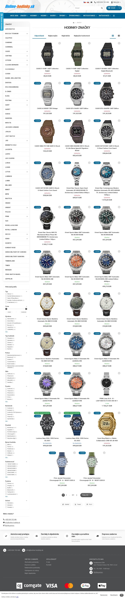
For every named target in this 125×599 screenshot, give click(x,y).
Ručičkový (11, 427)
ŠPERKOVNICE (74, 16)
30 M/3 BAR (12, 474)
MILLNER (8, 185)
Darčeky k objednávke (50, 534)
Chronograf (11, 434)
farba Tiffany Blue (13, 298)
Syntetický (11, 418)
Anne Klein (11, 321)
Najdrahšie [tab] (66, 36)
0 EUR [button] (114, 8)
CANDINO (8, 42)
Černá (10, 446)
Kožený (10, 410)
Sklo (6, 371)
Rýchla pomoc (9, 525)
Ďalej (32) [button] (85, 495)
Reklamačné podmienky (32, 568)
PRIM (7, 216)
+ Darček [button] (37, 83)
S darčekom (12, 302)
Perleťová (11, 449)
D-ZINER (8, 91)
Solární (10, 359)
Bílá (9, 444)
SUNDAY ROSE (10, 248)
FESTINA (8, 100)
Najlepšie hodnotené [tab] (82, 36)
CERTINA (8, 56)
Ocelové (11, 388)
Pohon (7, 353)
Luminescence (12, 494)
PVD (9, 397)
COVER (7, 74)
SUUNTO (8, 243)
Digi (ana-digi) (12, 438)
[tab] (113, 36)
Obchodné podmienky (32, 562)
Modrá (10, 451)
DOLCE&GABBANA (12, 87)
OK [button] (122, 595)
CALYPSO (8, 38)
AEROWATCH (10, 29)
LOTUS (7, 172)
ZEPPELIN (8, 279)
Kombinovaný (12, 432)
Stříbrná (10, 453)
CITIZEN (8, 60)
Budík (10, 487)
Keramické (11, 395)
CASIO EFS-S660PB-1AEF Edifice (107, 108)
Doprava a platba (30, 565)
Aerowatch (11, 318)
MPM (7, 194)
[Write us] (91, 572)
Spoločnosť (51, 559)
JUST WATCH (10, 136)
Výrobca (8, 316)
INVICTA (8, 123)
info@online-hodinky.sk (12, 522)
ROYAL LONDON (11, 230)
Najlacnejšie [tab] (52, 36)
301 (73, 495)
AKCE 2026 (14, 16)
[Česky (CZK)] (84, 2)
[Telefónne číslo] (4, 550)
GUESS (7, 114)
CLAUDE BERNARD (11, 65)
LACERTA (8, 149)
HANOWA (8, 118)
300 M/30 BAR (12, 468)
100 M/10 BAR (12, 464)
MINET (7, 189)
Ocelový (10, 408)
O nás (48, 562)
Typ (6, 291)
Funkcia (8, 481)
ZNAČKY (24, 16)
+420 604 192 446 (11, 519)
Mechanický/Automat (14, 355)
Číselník (8, 425)
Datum (10, 483)
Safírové (11, 373)
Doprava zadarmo (109, 534)
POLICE (8, 212)
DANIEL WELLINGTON (13, 78)
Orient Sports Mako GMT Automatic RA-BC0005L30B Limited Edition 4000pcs (107, 279)
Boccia (10, 325)
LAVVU (7, 154)
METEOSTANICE (89, 16)
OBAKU (7, 203)
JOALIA (8, 132)
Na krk (9, 349)
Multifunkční (11, 436)
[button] (119, 8)
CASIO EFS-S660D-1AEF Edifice (77, 108)
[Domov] (20, 6)
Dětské (10, 344)
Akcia (10, 294)
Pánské (10, 338)
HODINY (43, 16)
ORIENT (8, 207)
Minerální (11, 380)
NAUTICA (8, 198)
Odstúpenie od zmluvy (32, 570)
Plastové (10, 376)
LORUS (7, 163)
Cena (7, 306)
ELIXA (7, 96)
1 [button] (64, 495)
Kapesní (10, 347)
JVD (6, 140)
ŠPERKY (62, 16)
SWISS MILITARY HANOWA (14, 256)
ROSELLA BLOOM (11, 225)
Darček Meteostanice (14, 296)
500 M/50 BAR (12, 470)
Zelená (10, 455)
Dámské (11, 340)
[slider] (6, 309)
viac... (6, 331)
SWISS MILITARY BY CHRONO (15, 252)
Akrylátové (11, 378)
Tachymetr (11, 492)
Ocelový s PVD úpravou (14, 412)
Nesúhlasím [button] (114, 595)
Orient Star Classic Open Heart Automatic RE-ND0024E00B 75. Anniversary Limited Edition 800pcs (77, 190)
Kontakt (48, 565)
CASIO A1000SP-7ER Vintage (47, 108)
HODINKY (33, 16)
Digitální (10, 429)
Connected (11, 361)
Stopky (10, 485)
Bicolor (10, 399)
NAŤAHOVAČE (104, 16)
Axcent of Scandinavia (14, 323)
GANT (7, 105)
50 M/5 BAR (12, 472)
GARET (7, 109)
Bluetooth (11, 490)
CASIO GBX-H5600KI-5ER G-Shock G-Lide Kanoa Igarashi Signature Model (77, 148)
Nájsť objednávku (30, 573)
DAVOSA (8, 82)
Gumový (10, 414)
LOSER (7, 167)
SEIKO (7, 239)
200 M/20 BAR (12, 466)
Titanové (10, 391)
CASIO (7, 51)
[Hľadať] (102, 8)
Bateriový (11, 357)
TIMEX (7, 265)
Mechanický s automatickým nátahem (15, 366)
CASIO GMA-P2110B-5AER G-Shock (47, 146)
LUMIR (7, 181)
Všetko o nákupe (31, 559)
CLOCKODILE (9, 69)
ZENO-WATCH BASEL (13, 274)
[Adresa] (91, 563)
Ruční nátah (11, 363)
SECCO (7, 234)
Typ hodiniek (9, 336)
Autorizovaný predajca (20, 534)
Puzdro (7, 386)
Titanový (10, 416)
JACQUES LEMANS (12, 127)
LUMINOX (8, 176)
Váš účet (116, 2)
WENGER (8, 270)
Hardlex (10, 382)
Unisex (10, 342)
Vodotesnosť (9, 462)
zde (17, 597)
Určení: (7, 501)
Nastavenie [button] (103, 595)
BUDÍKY (53, 16)
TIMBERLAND (10, 261)
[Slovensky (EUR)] (88, 2)
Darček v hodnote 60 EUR (15, 300)
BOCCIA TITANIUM (11, 33)
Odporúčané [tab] (39, 36)
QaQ (6, 221)
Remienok (8, 406)
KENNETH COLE (10, 145)
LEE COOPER (9, 158)
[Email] (91, 2)
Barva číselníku (10, 442)
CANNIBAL (9, 47)
